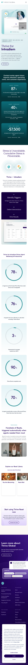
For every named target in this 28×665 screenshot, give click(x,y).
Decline (14, 659)
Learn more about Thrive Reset (14, 470)
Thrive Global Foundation (20, 622)
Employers (3, 612)
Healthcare (3, 614)
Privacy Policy (17, 642)
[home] (8, 2)
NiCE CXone (17, 605)
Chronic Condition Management (5, 597)
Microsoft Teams (18, 592)
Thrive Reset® (4, 602)
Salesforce (17, 597)
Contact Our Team (14, 522)
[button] (25, 2)
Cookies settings (14, 652)
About (16, 614)
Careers (16, 612)
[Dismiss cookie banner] (23, 627)
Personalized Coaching (6, 593)
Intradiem (17, 600)
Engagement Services (6, 600)
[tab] (14, 198)
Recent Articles (18, 619)
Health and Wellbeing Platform (6, 590)
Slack (16, 590)
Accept (14, 656)
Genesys (17, 595)
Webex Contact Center (20, 602)
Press (16, 617)
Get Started (5, 63)
